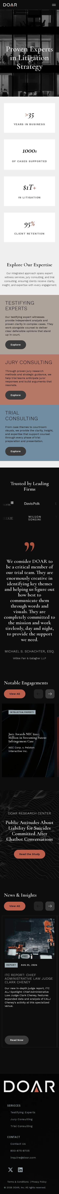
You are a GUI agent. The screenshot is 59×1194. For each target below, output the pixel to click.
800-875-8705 (20, 1150)
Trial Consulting (21, 1126)
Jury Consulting (21, 1119)
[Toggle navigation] (55, 5)
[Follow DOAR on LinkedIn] (20, 1170)
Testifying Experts (22, 1112)
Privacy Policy (38, 1181)
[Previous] (38, 693)
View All (14, 693)
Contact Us (18, 1143)
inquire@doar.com (23, 1157)
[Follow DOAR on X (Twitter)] (10, 1170)
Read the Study (29, 854)
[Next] (50, 693)
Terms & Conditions (18, 1181)
